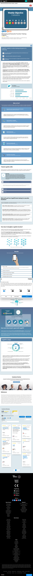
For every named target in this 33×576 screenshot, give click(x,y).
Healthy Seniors (24, 508)
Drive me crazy (8, 528)
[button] (7, 435)
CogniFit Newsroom (19, 571)
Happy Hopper (24, 519)
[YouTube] (16, 500)
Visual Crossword (8, 529)
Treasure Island (9, 526)
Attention (8, 516)
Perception (8, 515)
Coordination (8, 513)
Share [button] (4, 434)
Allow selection (16, 296)
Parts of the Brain (8, 505)
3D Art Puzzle (8, 538)
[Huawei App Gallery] (16, 495)
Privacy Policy (9, 571)
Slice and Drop (24, 533)
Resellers (16, 547)
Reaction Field (24, 536)
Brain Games (16, 555)
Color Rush (8, 537)
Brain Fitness (8, 508)
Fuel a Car (24, 529)
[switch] (12, 291)
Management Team (14, 571)
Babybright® (16, 546)
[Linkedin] (20, 500)
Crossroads (24, 525)
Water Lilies (24, 535)
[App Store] (16, 491)
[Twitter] (15, 500)
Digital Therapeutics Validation (24, 503)
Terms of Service (5, 571)
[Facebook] (13, 500)
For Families (16, 541)
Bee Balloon (24, 524)
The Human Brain (8, 503)
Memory (8, 514)
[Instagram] (18, 500)
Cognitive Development (16, 549)
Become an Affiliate (27, 571)
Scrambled (8, 534)
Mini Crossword (8, 520)
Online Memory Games (16, 557)
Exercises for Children (16, 548)
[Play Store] (16, 493)
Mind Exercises (16, 553)
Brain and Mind (8, 504)
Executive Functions (8, 512)
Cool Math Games (16, 558)
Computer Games (23, 504)
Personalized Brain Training (16, 554)
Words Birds (24, 537)
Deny (6, 296)
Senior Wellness (24, 507)
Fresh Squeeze (24, 527)
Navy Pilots (23, 506)
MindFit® (16, 545)
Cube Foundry (24, 526)
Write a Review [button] (29, 416)
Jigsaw (24, 528)
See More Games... (24, 538)
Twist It (24, 534)
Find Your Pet (8, 535)
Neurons (8, 506)
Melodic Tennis (8, 533)
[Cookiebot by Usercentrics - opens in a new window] (28, 279)
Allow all (27, 296)
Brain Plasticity (8, 507)
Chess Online (8, 519)
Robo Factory (8, 524)
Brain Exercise (16, 550)
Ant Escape (8, 525)
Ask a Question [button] (22, 416)
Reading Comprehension (16, 559)
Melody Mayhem (8, 536)
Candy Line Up (24, 520)
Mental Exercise (16, 556)
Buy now (30, 5)
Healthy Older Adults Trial (23, 505)
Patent (16, 544)
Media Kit (23, 571)
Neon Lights (8, 527)
